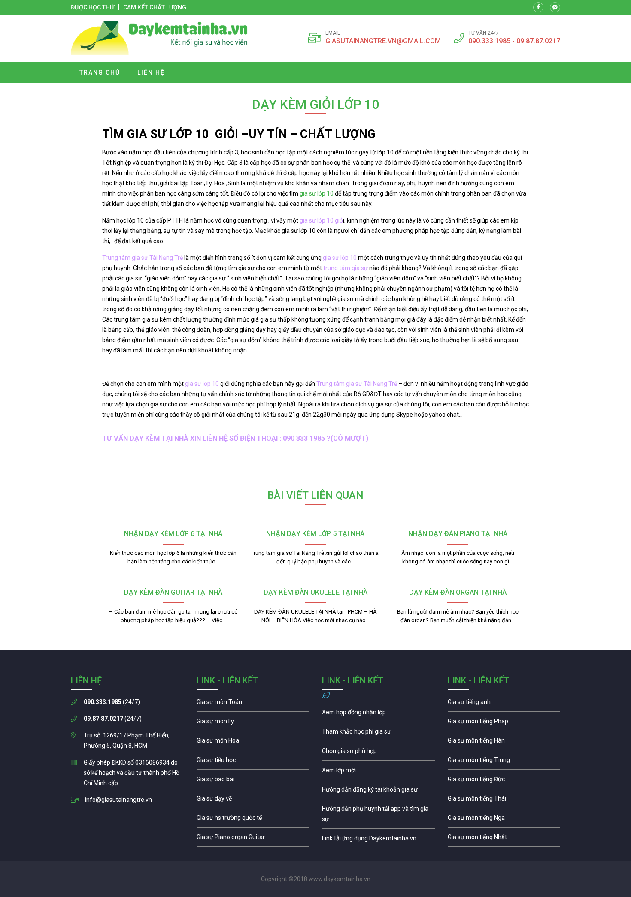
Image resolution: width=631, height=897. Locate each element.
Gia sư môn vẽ (253, 800)
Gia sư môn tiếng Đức (504, 781)
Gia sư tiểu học (253, 762)
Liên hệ (151, 72)
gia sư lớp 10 (317, 193)
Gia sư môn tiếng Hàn (504, 742)
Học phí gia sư (378, 733)
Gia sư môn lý (253, 723)
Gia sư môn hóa (253, 742)
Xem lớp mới (378, 772)
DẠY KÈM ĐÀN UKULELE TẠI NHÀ (315, 592)
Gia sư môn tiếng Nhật (504, 839)
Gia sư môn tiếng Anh (504, 704)
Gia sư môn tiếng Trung (504, 762)
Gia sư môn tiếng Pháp (504, 723)
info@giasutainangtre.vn (118, 799)
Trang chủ (99, 72)
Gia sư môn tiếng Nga (378, 840)
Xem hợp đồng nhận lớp (378, 714)
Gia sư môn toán (253, 704)
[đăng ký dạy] (159, 38)
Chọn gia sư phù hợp (378, 753)
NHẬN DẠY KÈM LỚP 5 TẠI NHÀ (315, 534)
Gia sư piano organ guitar (253, 839)
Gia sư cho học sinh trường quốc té (253, 820)
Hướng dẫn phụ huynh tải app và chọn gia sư (378, 816)
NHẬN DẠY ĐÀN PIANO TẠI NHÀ (457, 534)
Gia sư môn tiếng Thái (504, 800)
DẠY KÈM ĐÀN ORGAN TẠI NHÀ (458, 592)
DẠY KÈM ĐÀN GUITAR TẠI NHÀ (173, 592)
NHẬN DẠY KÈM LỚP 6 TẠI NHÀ (173, 534)
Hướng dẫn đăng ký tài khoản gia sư (378, 791)
